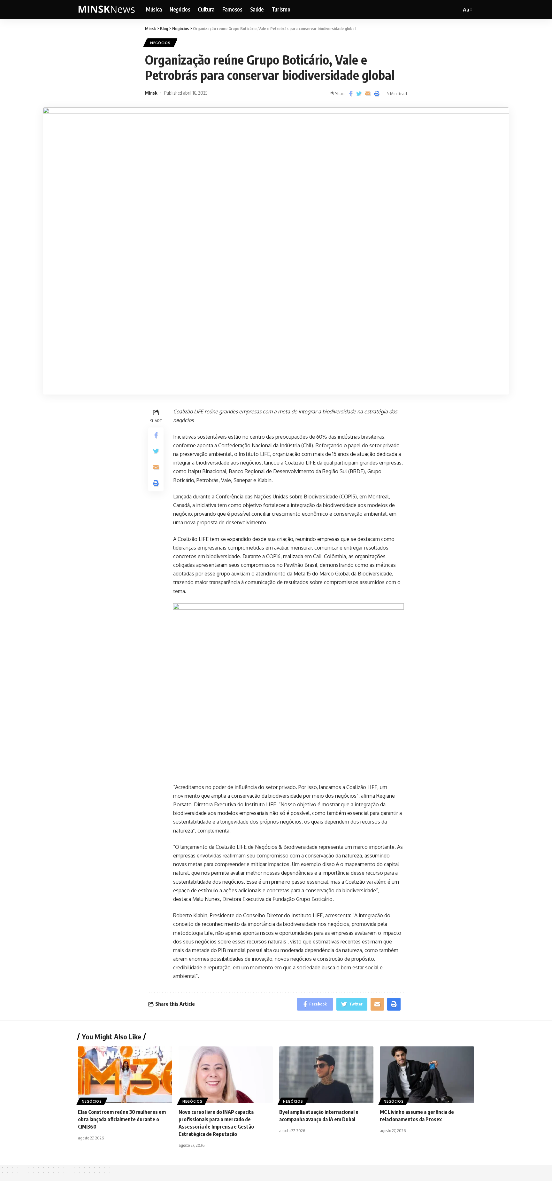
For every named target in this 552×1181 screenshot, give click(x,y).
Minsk (151, 93)
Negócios (160, 42)
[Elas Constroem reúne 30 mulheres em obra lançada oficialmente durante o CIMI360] (125, 1074)
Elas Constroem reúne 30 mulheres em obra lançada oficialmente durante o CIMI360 (122, 1119)
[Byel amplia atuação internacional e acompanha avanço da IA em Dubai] (326, 1074)
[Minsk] (107, 9)
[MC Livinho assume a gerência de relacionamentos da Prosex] (427, 1074)
